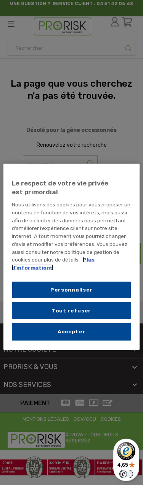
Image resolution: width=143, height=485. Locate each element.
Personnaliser (71, 290)
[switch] (126, 474)
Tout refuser (71, 310)
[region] (71, 256)
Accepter (72, 331)
